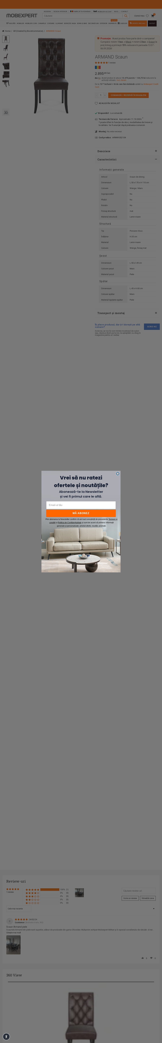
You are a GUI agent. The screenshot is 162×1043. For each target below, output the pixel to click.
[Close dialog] (117, 473)
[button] (6, 1036)
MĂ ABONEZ (81, 513)
